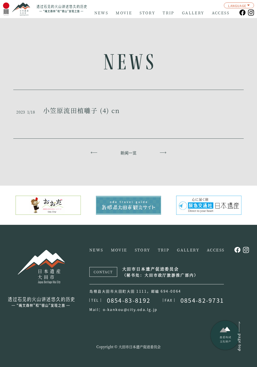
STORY (147, 12)
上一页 (94, 153)
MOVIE (124, 12)
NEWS (101, 12)
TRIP (168, 12)
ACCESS (220, 12)
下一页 (163, 153)
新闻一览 (128, 153)
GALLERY (193, 12)
